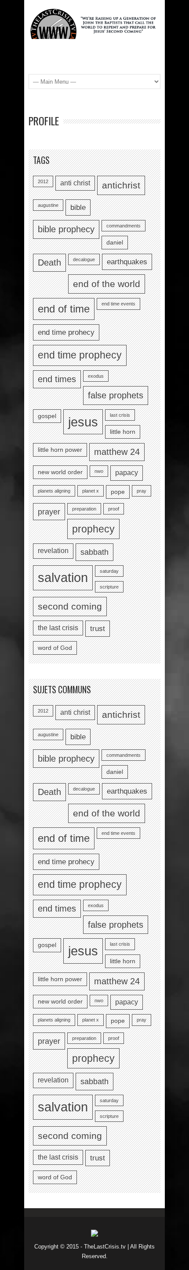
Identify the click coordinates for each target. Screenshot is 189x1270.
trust (97, 628)
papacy (126, 472)
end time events (118, 303)
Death (49, 262)
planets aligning (54, 490)
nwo (98, 471)
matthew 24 (117, 452)
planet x (90, 490)
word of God (55, 648)
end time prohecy (66, 332)
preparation (84, 508)
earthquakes (127, 261)
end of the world (106, 284)
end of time (64, 309)
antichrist (121, 185)
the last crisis (58, 627)
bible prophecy (66, 229)
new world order (60, 472)
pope (118, 492)
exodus (96, 376)
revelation (53, 550)
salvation (63, 578)
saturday (109, 571)
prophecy (93, 529)
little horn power (60, 450)
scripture (109, 586)
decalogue (84, 259)
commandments (123, 225)
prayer (49, 511)
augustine (48, 205)
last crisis (120, 415)
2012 (43, 181)
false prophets (115, 395)
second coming (70, 606)
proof (113, 508)
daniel (114, 242)
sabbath (94, 552)
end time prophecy (80, 355)
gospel (47, 416)
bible (78, 207)
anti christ (75, 183)
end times (57, 379)
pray (141, 490)
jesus (83, 422)
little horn (122, 432)
